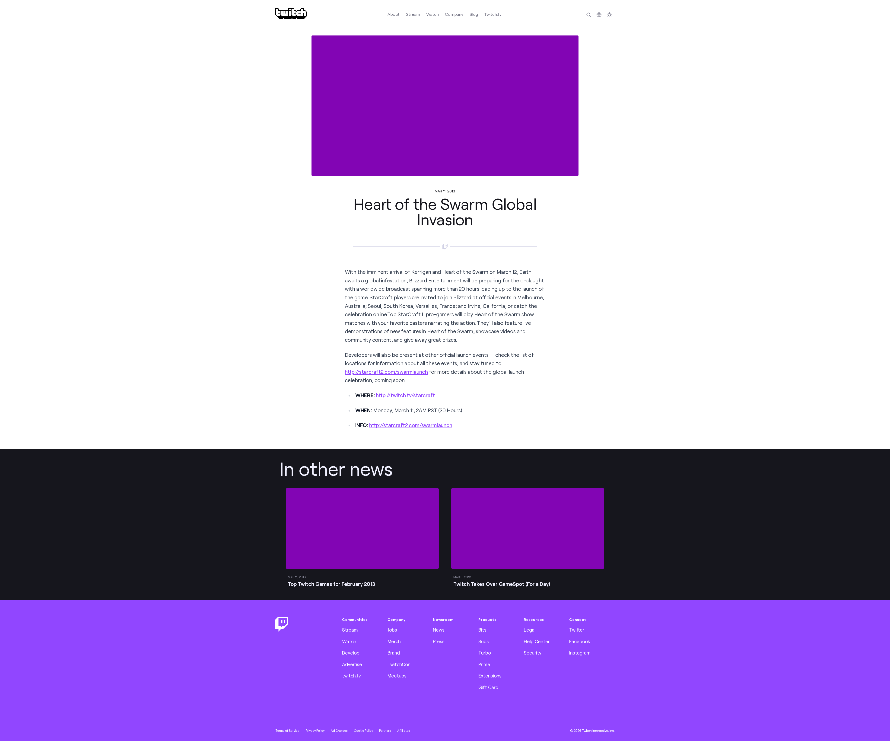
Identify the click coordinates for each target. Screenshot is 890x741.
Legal (529, 629)
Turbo (484, 652)
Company (454, 14)
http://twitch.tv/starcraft (405, 395)
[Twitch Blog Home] (291, 13)
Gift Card (488, 687)
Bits (482, 629)
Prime (484, 664)
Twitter (576, 629)
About (394, 14)
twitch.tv (351, 675)
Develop (350, 652)
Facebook (579, 641)
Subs (483, 641)
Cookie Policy (363, 730)
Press (439, 641)
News (439, 629)
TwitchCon (399, 664)
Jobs (392, 629)
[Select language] (599, 15)
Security (532, 652)
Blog (474, 14)
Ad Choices (339, 730)
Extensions (490, 675)
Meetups (397, 675)
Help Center (537, 641)
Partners (385, 730)
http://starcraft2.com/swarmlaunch (386, 372)
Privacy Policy (315, 730)
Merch (394, 641)
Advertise (352, 664)
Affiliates (403, 730)
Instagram (580, 652)
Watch (432, 14)
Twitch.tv (493, 14)
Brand (394, 652)
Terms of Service (287, 730)
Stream (413, 14)
